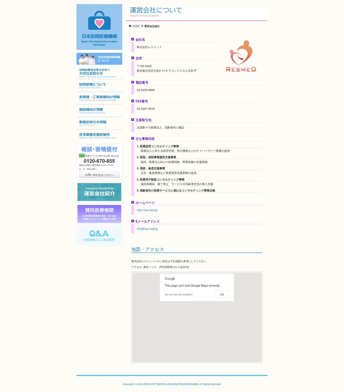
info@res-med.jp (147, 229)
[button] (196, 315)
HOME (136, 26)
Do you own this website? (179, 294)
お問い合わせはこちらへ (99, 174)
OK (222, 294)
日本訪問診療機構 (97, 49)
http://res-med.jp (147, 210)
